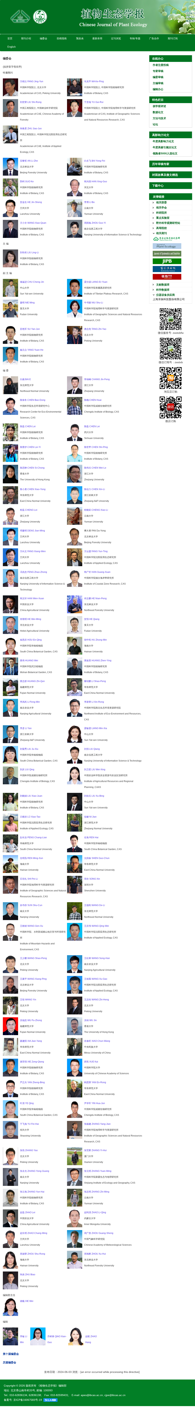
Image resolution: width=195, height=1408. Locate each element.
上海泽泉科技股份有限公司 (169, 299)
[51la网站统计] (50, 1399)
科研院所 (161, 212)
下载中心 (158, 185)
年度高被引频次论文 (165, 147)
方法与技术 (159, 118)
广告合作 (154, 38)
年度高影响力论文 (163, 141)
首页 (10, 38)
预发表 (80, 38)
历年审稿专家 (160, 164)
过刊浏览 (115, 38)
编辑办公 (158, 89)
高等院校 (161, 228)
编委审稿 (158, 77)
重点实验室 (162, 217)
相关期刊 (161, 233)
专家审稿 (158, 71)
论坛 (155, 124)
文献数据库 (162, 284)
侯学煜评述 (159, 106)
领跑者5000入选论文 (165, 153)
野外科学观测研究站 (168, 222)
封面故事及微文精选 (165, 174)
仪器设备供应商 (165, 294)
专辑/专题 (135, 38)
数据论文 (158, 112)
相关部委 (161, 202)
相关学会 (161, 207)
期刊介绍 (26, 38)
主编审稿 (158, 83)
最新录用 (97, 38)
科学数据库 (162, 289)
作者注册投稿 (161, 64)
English (11, 46)
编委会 (43, 38)
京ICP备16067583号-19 (27, 1399)
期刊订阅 (172, 38)
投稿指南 (61, 38)
